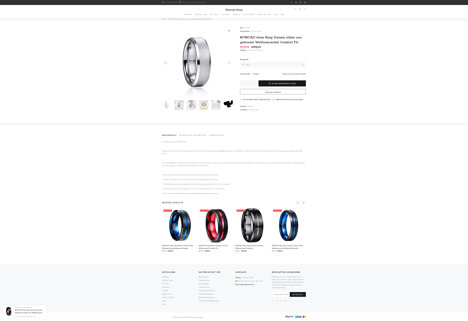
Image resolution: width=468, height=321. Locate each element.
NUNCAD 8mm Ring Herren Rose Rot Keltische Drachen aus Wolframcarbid (29, 311)
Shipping (243, 50)
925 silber (165, 284)
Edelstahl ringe (167, 280)
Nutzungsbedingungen (207, 297)
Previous (165, 62)
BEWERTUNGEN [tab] (216, 135)
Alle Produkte (203, 277)
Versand (256, 74)
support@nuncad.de (247, 284)
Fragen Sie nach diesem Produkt (294, 74)
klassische (165, 287)
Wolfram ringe (254, 110)
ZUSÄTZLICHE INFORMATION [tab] (193, 135)
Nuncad (251, 106)
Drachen (165, 291)
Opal (164, 301)
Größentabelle (245, 74)
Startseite (165, 277)
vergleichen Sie (204, 287)
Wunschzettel (203, 284)
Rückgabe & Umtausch (207, 291)
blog (163, 304)
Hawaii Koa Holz (168, 297)
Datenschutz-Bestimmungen (209, 301)
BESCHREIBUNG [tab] (169, 135)
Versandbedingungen (206, 294)
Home (164, 19)
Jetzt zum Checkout (273, 92)
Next (229, 62)
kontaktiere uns (204, 280)
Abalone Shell (167, 294)
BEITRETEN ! (297, 295)
